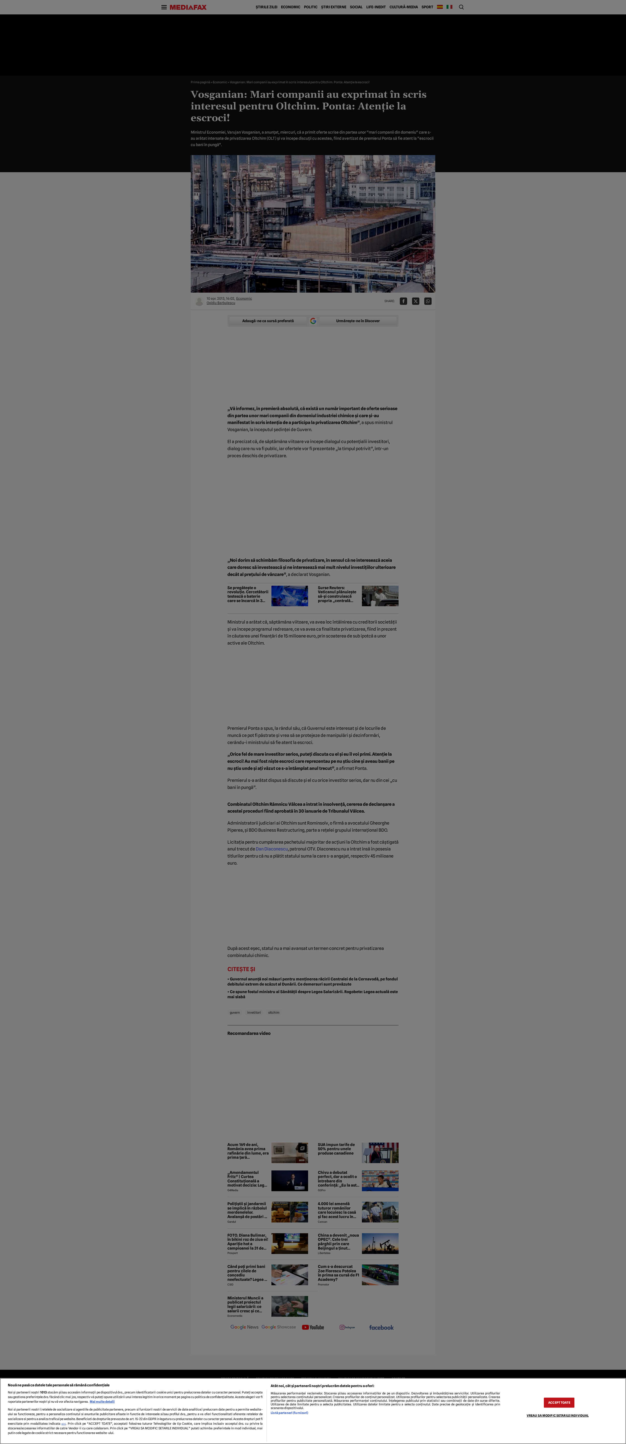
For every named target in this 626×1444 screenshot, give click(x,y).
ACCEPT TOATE (559, 1402)
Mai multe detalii (102, 1401)
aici (63, 1423)
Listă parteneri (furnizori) (289, 1413)
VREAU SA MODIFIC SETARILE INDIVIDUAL (558, 1415)
